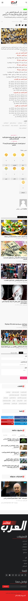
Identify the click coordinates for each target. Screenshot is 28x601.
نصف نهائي (6, 397)
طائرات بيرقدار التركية (7, 400)
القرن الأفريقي (14, 403)
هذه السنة (5, 435)
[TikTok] (19, 575)
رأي (26, 557)
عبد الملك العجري (13, 397)
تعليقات (21, 352)
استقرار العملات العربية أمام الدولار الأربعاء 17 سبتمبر (14, 144)
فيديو (25, 563)
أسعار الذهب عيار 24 (22, 128)
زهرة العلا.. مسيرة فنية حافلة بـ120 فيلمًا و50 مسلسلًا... (16, 324)
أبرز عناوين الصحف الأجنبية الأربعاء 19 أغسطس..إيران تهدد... (10, 466)
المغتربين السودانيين (22, 403)
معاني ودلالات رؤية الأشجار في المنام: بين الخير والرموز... (11, 439)
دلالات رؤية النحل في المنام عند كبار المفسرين (10, 446)
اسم (26, 356)
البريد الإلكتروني (24, 361)
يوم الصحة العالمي (7, 403)
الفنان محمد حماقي (15, 392)
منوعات (25, 9)
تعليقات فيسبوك (14, 352)
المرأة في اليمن (19, 400)
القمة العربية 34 (23, 394)
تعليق (26, 367)
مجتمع (25, 552)
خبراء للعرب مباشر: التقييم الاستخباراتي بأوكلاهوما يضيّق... (11, 459)
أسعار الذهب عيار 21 (5, 125)
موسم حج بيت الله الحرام (22, 397)
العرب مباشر (25, 238)
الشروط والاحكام (20, 595)
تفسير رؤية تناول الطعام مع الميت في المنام (10, 453)
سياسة (25, 549)
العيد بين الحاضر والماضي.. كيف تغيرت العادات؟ (15, 280)
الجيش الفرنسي (23, 392)
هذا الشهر (14, 435)
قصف (25, 400)
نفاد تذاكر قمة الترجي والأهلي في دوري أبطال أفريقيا (14, 346)
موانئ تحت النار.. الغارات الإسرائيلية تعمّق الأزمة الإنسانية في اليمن (14, 138)
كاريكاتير (24, 566)
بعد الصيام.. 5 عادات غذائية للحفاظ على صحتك (15, 236)
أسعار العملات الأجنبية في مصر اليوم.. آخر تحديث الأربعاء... (15, 258)
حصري (25, 544)
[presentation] (3, 483)
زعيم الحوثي (8, 392)
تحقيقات (24, 546)
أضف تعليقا (23, 377)
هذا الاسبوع (22, 435)
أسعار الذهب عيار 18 (14, 125)
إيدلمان (14, 400)
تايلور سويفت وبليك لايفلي (14, 394)
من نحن (24, 541)
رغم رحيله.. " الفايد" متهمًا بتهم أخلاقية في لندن (15, 498)
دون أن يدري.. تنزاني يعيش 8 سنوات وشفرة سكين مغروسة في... (14, 302)
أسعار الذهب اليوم (23, 125)
